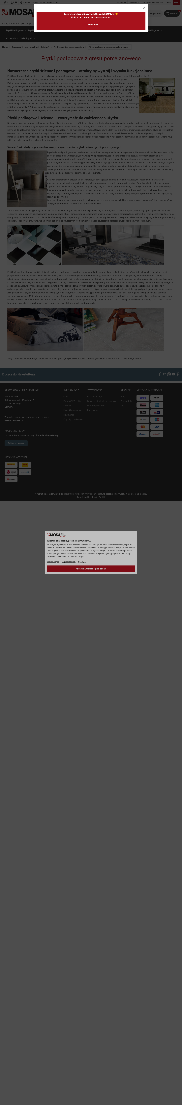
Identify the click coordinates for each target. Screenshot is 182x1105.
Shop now (93, 24)
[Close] (143, 8)
